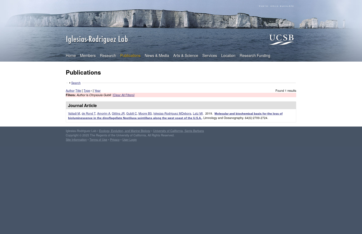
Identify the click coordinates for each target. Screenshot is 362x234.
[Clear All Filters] (123, 95)
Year (97, 90)
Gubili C (131, 113)
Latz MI (198, 113)
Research (108, 55)
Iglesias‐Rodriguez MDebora (172, 113)
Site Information (76, 139)
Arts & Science (185, 55)
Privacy (115, 139)
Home (71, 55)
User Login (129, 139)
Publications (130, 55)
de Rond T (89, 113)
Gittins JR (118, 113)
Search (76, 83)
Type (87, 90)
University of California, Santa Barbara (178, 131)
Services (209, 55)
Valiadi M (74, 113)
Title (78, 90)
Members (88, 55)
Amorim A (103, 113)
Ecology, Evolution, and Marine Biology (124, 131)
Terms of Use (98, 139)
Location (228, 55)
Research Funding (255, 55)
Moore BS (145, 113)
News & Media (157, 55)
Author (70, 90)
